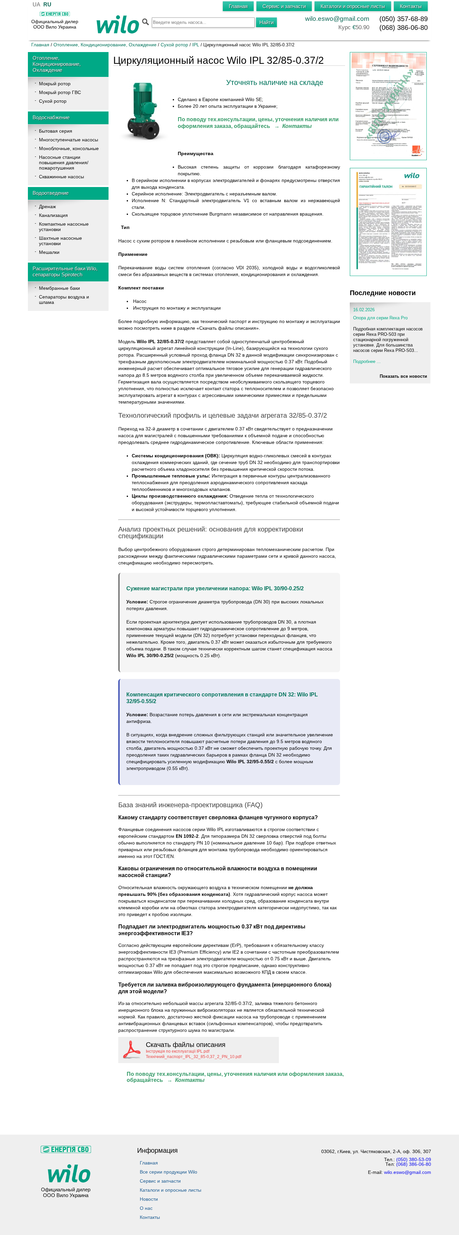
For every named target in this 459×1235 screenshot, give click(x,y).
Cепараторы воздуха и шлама (64, 299)
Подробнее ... (367, 361)
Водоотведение (51, 193)
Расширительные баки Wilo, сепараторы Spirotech (65, 271)
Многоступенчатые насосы (68, 139)
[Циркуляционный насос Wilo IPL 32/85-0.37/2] (144, 145)
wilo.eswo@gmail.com (337, 18)
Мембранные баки (59, 288)
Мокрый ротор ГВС (60, 92)
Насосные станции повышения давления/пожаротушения (63, 162)
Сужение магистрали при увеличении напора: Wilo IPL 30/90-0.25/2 (215, 588)
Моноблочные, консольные (69, 148)
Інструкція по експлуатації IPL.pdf (177, 1051)
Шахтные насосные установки (60, 240)
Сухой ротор (174, 44)
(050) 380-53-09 (413, 1159)
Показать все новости (403, 376)
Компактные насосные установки (64, 226)
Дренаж (47, 206)
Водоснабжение (51, 117)
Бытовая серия (55, 131)
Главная (40, 44)
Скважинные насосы (61, 176)
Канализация (53, 215)
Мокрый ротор (55, 83)
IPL (195, 44)
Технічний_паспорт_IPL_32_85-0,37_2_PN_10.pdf (193, 1056)
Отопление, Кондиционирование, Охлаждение (105, 44)
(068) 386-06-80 (403, 27)
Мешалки (49, 252)
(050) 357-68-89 (403, 18)
